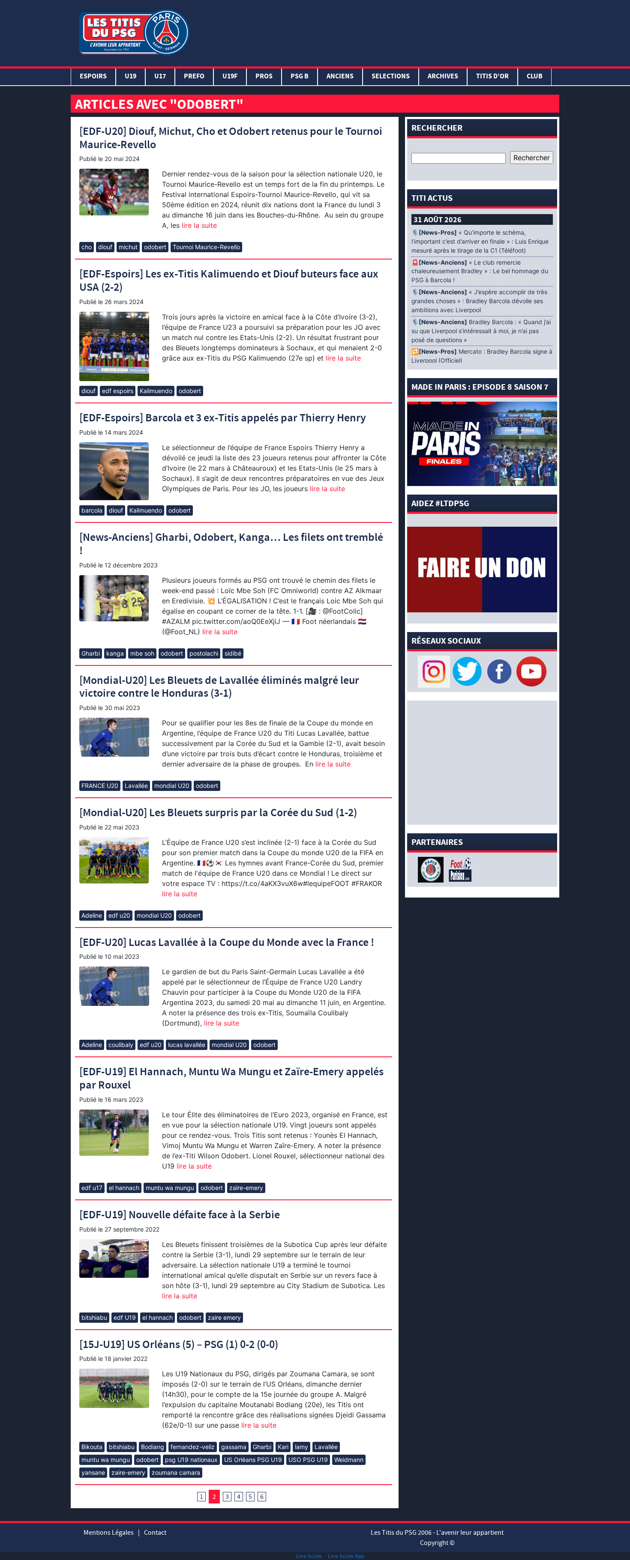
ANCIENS (340, 77)
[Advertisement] (376, 31)
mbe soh (142, 653)
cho (86, 247)
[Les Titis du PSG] (134, 31)
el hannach (124, 1187)
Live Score (309, 1556)
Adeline (91, 915)
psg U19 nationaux (191, 1459)
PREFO (194, 77)
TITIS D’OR (492, 77)
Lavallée (136, 785)
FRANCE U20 (99, 785)
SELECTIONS (391, 77)
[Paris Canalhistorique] (432, 869)
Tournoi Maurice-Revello (206, 247)
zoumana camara (176, 1472)
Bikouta (91, 1446)
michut (128, 247)
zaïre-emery (246, 1187)
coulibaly (120, 1044)
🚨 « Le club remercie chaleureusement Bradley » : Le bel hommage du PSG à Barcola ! (479, 271)
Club (535, 77)
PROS (264, 77)
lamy (301, 1446)
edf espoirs (117, 390)
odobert (155, 247)
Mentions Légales (109, 1532)
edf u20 (119, 915)
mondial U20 (171, 785)
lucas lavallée (186, 1044)
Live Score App (346, 1556)
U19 (130, 77)
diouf (105, 247)
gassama (233, 1446)
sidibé (233, 653)
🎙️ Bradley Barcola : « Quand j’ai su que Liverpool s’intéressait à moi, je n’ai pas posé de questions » (481, 331)
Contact (155, 1532)
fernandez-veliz (193, 1446)
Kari (283, 1446)
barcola (91, 510)
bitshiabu (94, 1317)
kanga (115, 653)
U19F (229, 77)
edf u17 (91, 1187)
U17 (160, 77)
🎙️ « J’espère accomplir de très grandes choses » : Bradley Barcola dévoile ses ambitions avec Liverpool (479, 301)
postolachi (203, 653)
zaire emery (224, 1317)
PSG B (300, 77)
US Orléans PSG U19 (253, 1459)
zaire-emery (128, 1472)
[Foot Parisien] (458, 869)
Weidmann (348, 1459)
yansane (93, 1472)
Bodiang (152, 1446)
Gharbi (90, 653)
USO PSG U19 (308, 1459)
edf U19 (125, 1317)
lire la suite (198, 225)
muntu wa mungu (170, 1187)
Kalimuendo (156, 390)
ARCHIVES (443, 77)
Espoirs (93, 77)
